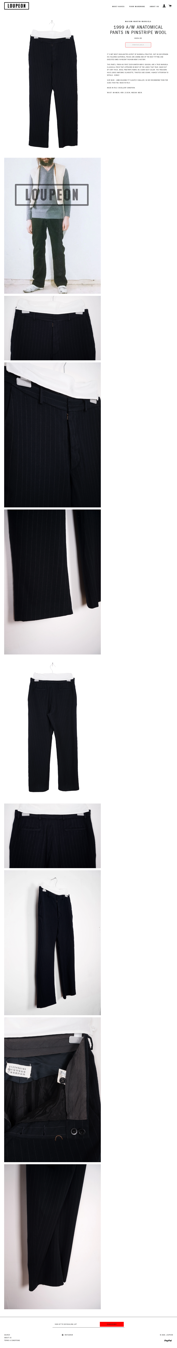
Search (7, 1335)
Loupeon (169, 1335)
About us (154, 6)
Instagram (68, 1335)
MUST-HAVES (118, 6)
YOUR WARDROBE (137, 6)
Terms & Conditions (12, 1340)
